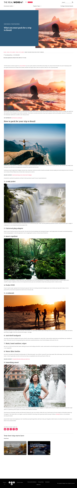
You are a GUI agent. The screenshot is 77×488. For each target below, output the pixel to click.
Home (5, 52)
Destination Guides (8, 6)
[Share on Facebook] (8, 429)
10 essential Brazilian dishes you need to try (21, 359)
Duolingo (58, 414)
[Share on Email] (5, 429)
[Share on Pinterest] (14, 429)
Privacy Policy (41, 482)
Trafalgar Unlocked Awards (66, 6)
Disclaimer (47, 482)
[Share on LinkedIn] (16, 429)
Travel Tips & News (11, 52)
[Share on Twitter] (11, 429)
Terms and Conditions (31, 482)
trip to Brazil (22, 65)
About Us (38, 484)
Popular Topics (36, 6)
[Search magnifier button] (72, 2)
